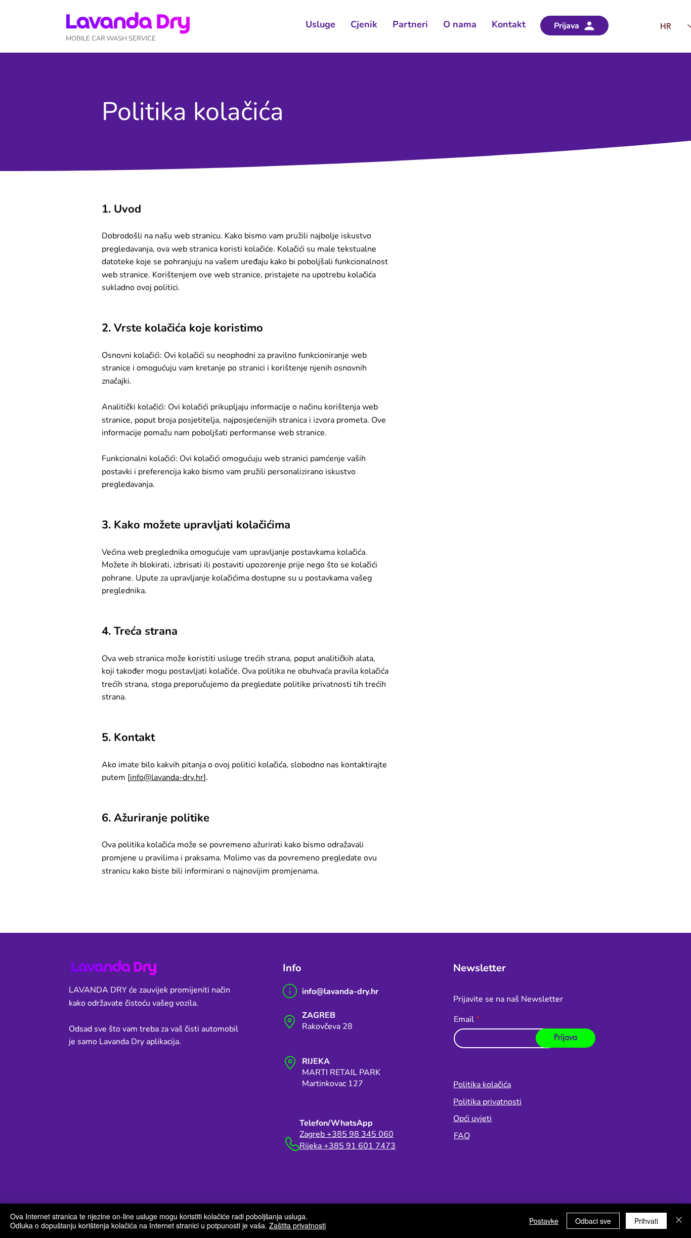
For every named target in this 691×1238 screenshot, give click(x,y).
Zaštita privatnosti (297, 1225)
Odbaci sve (593, 1221)
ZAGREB (318, 1015)
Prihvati (646, 1221)
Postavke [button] (543, 1221)
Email (464, 1019)
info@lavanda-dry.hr (166, 777)
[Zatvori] (679, 1221)
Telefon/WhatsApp (336, 1123)
